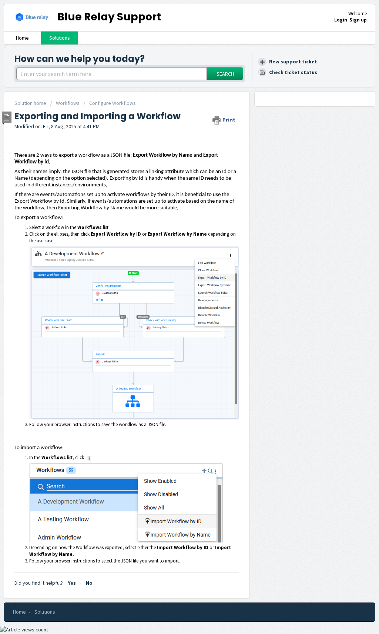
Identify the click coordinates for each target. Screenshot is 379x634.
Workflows (68, 103)
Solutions (59, 37)
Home (22, 37)
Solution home (30, 103)
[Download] (176, 224)
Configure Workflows (112, 103)
